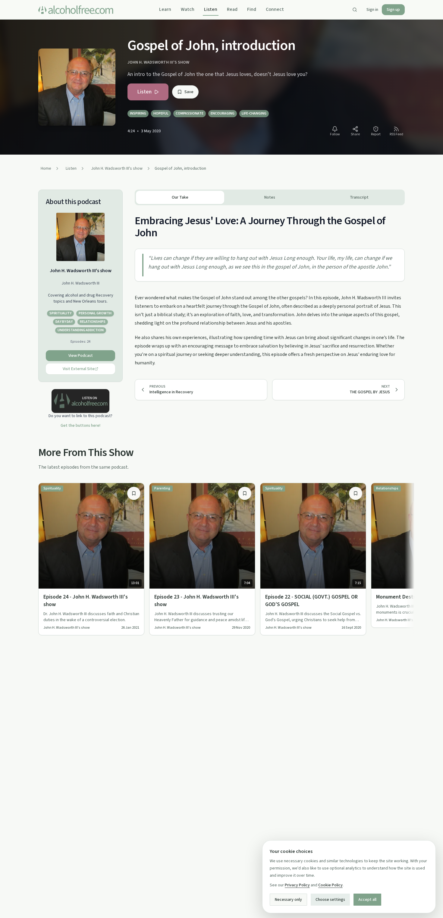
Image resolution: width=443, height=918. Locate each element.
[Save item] (133, 493)
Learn (165, 9)
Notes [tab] (269, 197)
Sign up (393, 10)
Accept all (367, 900)
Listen (210, 9)
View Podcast (80, 356)
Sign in (372, 10)
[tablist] (270, 197)
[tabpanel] (270, 286)
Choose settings (330, 900)
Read (232, 9)
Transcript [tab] (359, 197)
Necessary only (288, 900)
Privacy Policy (297, 885)
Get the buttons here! (80, 426)
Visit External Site (79, 369)
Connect (275, 9)
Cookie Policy (330, 885)
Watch (187, 9)
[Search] (354, 9)
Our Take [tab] (180, 197)
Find (251, 9)
